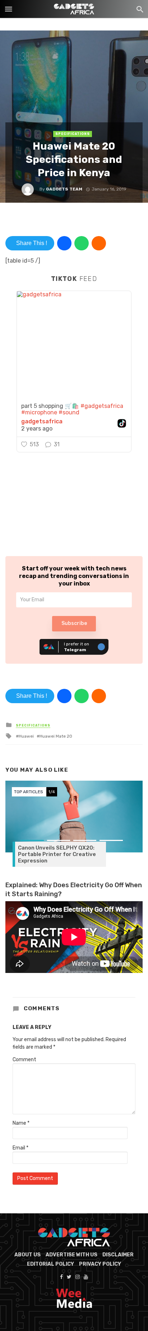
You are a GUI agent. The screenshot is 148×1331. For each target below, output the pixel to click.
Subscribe (74, 623)
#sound (69, 412)
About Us (27, 1255)
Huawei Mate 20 (56, 736)
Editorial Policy (50, 1264)
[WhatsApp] (81, 243)
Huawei (26, 736)
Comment (24, 1060)
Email (20, 1148)
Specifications (72, 134)
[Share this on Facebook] (64, 243)
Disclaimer (118, 1255)
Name (21, 1123)
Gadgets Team (64, 189)
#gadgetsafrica (101, 406)
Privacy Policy (100, 1264)
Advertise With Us (71, 1255)
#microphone (39, 412)
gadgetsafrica (42, 421)
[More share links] (99, 243)
